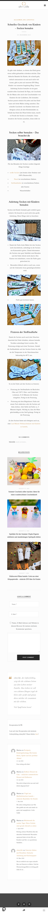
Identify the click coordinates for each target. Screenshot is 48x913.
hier (36, 734)
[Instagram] (24, 904)
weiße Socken (14, 173)
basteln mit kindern (21, 442)
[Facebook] (19, 904)
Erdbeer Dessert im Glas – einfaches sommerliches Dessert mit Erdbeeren (27, 774)
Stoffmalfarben (16, 183)
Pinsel (16, 179)
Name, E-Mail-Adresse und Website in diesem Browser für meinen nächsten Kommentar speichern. (25, 626)
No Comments (24, 437)
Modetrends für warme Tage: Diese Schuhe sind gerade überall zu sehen (26, 823)
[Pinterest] (29, 904)
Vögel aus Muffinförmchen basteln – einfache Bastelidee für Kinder (27, 796)
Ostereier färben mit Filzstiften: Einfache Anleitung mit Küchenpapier (27, 852)
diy (27, 442)
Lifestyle (30, 19)
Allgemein (18, 19)
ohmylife (20, 850)
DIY (24, 19)
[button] (4, 909)
